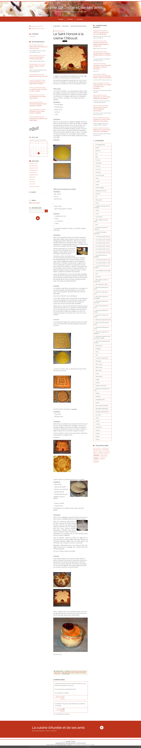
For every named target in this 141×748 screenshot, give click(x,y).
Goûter (97, 210)
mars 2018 (32, 184)
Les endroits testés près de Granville (102, 266)
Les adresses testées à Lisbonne (101, 228)
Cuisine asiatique (99, 187)
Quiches (97, 382)
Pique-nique (98, 370)
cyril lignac (61, 673)
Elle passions (98, 200)
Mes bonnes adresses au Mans (101, 323)
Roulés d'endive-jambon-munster (78, 26)
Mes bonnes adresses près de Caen (102, 341)
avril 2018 (31, 181)
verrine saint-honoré (80, 673)
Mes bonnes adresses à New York (101, 302)
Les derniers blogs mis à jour (60, 742)
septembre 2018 (33, 175)
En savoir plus (87, 746)
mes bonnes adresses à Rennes (101, 311)
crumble (97, 181)
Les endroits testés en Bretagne (100, 256)
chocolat (97, 166)
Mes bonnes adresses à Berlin (101, 288)
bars (96, 154)
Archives (70, 19)
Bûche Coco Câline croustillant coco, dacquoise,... (102, 86)
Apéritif (97, 147)
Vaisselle (97, 430)
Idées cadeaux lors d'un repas (101, 220)
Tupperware (98, 427)
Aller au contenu (5, 2)
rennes (96, 458)
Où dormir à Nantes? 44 (101, 358)
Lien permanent (59, 671)
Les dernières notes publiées (70, 742)
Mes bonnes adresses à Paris (101, 306)
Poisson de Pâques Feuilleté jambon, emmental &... (101, 44)
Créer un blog (68, 741)
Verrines (97, 433)
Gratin (97, 214)
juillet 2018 (32, 177)
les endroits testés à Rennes (102, 246)
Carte (33, 192)
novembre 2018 (33, 170)
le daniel (73, 673)
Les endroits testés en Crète (102, 263)
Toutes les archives (34, 186)
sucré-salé (98, 415)
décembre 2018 (33, 168)
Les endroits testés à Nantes (103, 240)
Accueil (60, 19)
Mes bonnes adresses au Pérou (101, 328)
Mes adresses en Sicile (101, 284)
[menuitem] (60, 19)
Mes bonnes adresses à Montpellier (101, 297)
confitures (98, 172)
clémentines (57, 673)
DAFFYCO (96, 32)
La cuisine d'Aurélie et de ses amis (70, 7)
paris (95, 452)
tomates (96, 461)
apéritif (101, 452)
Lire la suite (32, 36)
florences (96, 107)
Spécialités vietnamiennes (102, 412)
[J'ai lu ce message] (139, 746)
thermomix (104, 455)
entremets (105, 449)
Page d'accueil (65, 26)
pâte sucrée (67, 673)
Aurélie (63, 708)
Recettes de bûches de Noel (38, 76)
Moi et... (97, 352)
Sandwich (97, 396)
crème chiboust (75, 672)
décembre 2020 (33, 166)
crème (80, 671)
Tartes (97, 418)
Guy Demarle (98, 217)
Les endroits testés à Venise (102, 252)
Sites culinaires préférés (101, 405)
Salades (97, 393)
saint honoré (68, 672)
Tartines (97, 421)
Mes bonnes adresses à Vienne (101, 315)
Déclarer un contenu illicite (51, 744)
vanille (81, 672)
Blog (96, 157)
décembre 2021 (33, 163)
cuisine (97, 184)
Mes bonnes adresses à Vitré (103, 319)
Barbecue (98, 151)
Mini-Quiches (98, 345)
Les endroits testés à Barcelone (100, 233)
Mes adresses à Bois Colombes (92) (101, 280)
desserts (84, 671)
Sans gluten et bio (100, 399)
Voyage (97, 436)
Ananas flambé (56, 26)
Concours (98, 169)
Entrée (97, 203)
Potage (97, 379)
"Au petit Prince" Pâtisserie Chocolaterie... (100, 108)
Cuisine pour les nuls (100, 191)
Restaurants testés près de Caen (102, 389)
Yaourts (97, 439)
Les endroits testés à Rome (102, 249)
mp (94, 53)
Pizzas (97, 373)
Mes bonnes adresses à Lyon (101, 292)
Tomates (97, 424)
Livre (96, 273)
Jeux (96, 224)
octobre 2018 (32, 172)
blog (93, 744)
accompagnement (100, 144)
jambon (107, 452)
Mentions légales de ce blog (61, 744)
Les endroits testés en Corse (103, 260)
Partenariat (98, 361)
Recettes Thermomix (100, 385)
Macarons (98, 276)
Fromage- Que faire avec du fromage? (102, 206)
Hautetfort (73, 741)
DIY (96, 197)
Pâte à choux (57, 672)
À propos (80, 19)
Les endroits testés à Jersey (102, 237)
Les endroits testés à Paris (102, 243)
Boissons (97, 160)
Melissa (95, 129)
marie (95, 84)
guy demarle (97, 449)
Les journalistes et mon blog (102, 270)
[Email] (38, 218)
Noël (96, 355)
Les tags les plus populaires (81, 742)
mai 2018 (31, 179)
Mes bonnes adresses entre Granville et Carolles (102, 337)
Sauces (97, 402)
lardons (102, 458)
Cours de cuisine (74, 671)
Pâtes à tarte (98, 367)
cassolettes (98, 163)
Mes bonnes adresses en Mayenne (101, 332)
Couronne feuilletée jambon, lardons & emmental (102, 67)
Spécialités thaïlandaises (101, 408)
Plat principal (98, 376)
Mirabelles (98, 349)
